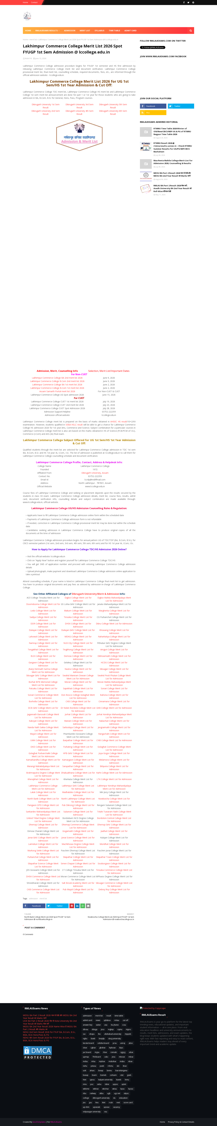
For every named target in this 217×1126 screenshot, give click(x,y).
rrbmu (110, 1066)
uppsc (115, 1084)
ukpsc (126, 1093)
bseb (93, 1038)
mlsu (93, 1061)
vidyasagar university (92, 1111)
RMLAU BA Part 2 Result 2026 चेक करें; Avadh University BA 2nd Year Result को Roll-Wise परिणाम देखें (173, 188)
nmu (85, 1084)
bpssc (130, 1089)
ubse (131, 1052)
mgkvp (111, 1029)
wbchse (105, 1089)
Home (25, 2)
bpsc (122, 1089)
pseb (102, 1066)
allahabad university (112, 1034)
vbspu (91, 1034)
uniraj (122, 1043)
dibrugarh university (101, 1098)
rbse (105, 1052)
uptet (124, 1084)
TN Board (97, 1057)
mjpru (128, 1029)
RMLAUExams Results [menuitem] (46, 30)
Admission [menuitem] (69, 30)
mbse (131, 1057)
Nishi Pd (28, 58)
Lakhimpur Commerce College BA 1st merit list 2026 (57, 384)
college (86, 1098)
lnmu (127, 1079)
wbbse (96, 1089)
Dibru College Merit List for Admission (114, 623)
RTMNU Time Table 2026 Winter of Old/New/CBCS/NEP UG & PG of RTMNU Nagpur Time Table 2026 (172, 131)
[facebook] (184, 2)
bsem (94, 1075)
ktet (103, 1102)
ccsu (124, 1025)
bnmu (109, 1070)
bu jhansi (115, 1025)
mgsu (97, 1052)
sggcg (122, 1052)
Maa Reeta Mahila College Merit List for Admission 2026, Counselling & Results (173, 162)
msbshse (112, 1061)
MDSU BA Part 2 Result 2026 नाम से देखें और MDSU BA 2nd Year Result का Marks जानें (172, 174)
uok (84, 1070)
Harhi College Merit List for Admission (114, 772)
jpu (90, 1102)
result (108, 1015)
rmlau (116, 1020)
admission (33, 898)
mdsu (85, 1061)
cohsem (113, 1075)
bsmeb (103, 1075)
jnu (84, 1102)
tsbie (107, 1084)
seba (99, 1084)
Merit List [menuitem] (85, 30)
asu (105, 1025)
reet (118, 1102)
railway (93, 1093)
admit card (87, 1020)
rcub (111, 1102)
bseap (85, 1075)
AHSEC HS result (118, 421)
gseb (129, 1075)
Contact (34, 2)
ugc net (117, 1093)
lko (99, 1034)
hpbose (112, 1047)
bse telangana (121, 1070)
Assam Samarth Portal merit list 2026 (57, 391)
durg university (114, 1038)
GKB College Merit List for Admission (114, 707)
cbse (85, 1047)
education (123, 1098)
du (114, 1098)
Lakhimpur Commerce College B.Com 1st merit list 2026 (57, 388)
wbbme (86, 1089)
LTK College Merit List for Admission (114, 779)
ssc (84, 1034)
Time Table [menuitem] (114, 30)
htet (84, 1079)
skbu (101, 1093)
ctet (121, 1075)
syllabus (107, 1020)
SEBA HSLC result (74, 424)
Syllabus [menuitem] (99, 30)
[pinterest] (193, 2)
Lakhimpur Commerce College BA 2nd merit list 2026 (57, 377)
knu (97, 1102)
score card (128, 1102)
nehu (85, 1066)
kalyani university (105, 1079)
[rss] (153, 112)
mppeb (128, 1034)
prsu (115, 1043)
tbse (125, 1066)
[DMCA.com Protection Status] (37, 1059)
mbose (122, 1057)
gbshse (102, 1047)
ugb (108, 1093)
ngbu (85, 1038)
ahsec (92, 1070)
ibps (121, 1047)
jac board (87, 1052)
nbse (130, 1061)
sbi (118, 1066)
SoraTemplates (39, 1122)
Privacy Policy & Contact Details (181, 1122)
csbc (106, 1057)
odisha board (103, 1043)
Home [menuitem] (28, 30)
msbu (122, 1061)
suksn (98, 1025)
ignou (92, 1079)
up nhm (86, 1107)
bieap (100, 1070)
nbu (84, 1093)
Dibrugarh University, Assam (94, 472)
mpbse (102, 1061)
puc (91, 1084)
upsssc (107, 1107)
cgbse (93, 1047)
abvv (131, 1043)
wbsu (114, 1089)
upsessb (96, 1107)
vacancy (116, 1107)
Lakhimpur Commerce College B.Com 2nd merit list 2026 (57, 381)
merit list (33, 39)
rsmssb (114, 1052)
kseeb (118, 1079)
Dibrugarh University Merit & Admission (95, 593)
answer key (87, 1025)
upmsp (86, 1057)
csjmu (119, 1029)
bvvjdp (102, 1038)
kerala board (88, 1043)
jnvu (113, 1057)
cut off (125, 1020)
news (98, 1020)
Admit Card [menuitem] (130, 30)
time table (119, 1015)
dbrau (85, 1029)
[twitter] (188, 2)
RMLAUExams (56, 1122)
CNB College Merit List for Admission (114, 740)
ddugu (94, 1029)
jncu (102, 1029)
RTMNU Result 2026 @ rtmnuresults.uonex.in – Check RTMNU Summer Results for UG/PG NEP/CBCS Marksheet (173, 147)
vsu (105, 1111)
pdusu (93, 1066)
